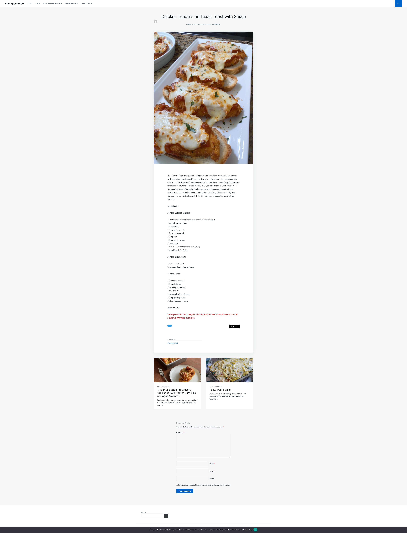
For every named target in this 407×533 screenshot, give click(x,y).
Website (212, 478)
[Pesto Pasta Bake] (229, 370)
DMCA (38, 3)
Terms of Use (86, 3)
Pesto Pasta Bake (220, 389)
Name (212, 463)
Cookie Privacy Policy (52, 3)
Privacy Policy (71, 3)
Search (143, 512)
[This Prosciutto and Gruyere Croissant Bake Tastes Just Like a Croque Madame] (177, 370)
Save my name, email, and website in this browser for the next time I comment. (204, 485)
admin (188, 24)
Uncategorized (172, 343)
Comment (180, 432)
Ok (255, 530)
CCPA (30, 3)
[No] (404, 530)
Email (212, 471)
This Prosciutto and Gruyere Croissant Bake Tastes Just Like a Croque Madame (176, 393)
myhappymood (14, 3)
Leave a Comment (214, 24)
